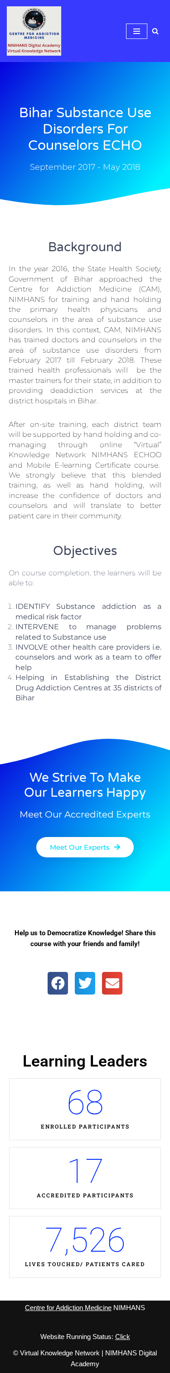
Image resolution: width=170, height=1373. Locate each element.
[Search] (155, 31)
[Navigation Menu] (136, 31)
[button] (58, 983)
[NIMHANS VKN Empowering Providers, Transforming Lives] (34, 31)
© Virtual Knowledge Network (56, 1353)
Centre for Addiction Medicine (68, 1307)
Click (122, 1336)
